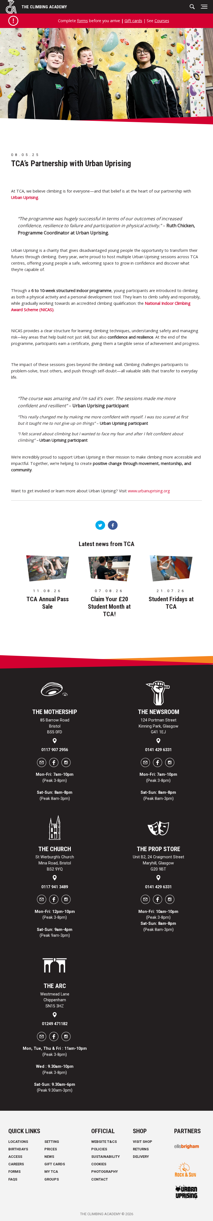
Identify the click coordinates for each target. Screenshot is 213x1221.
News (49, 1157)
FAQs (12, 1179)
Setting (51, 1142)
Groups (51, 1179)
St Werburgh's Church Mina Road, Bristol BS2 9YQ (55, 863)
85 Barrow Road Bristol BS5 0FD (54, 726)
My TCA (51, 1171)
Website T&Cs (104, 1142)
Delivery (141, 1157)
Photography (104, 1171)
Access (15, 1157)
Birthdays (18, 1149)
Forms (14, 1171)
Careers (16, 1164)
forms (82, 20)
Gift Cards (54, 1164)
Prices (50, 1149)
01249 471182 (54, 1024)
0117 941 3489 (54, 887)
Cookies (98, 1164)
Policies (99, 1149)
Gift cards (133, 20)
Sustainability (105, 1157)
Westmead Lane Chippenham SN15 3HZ (54, 1000)
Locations (18, 1142)
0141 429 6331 (158, 750)
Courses (161, 20)
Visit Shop (142, 1142)
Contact (99, 1179)
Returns (141, 1149)
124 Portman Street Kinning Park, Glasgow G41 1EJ (158, 726)
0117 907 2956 (54, 750)
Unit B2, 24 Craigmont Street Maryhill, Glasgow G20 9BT (158, 863)
